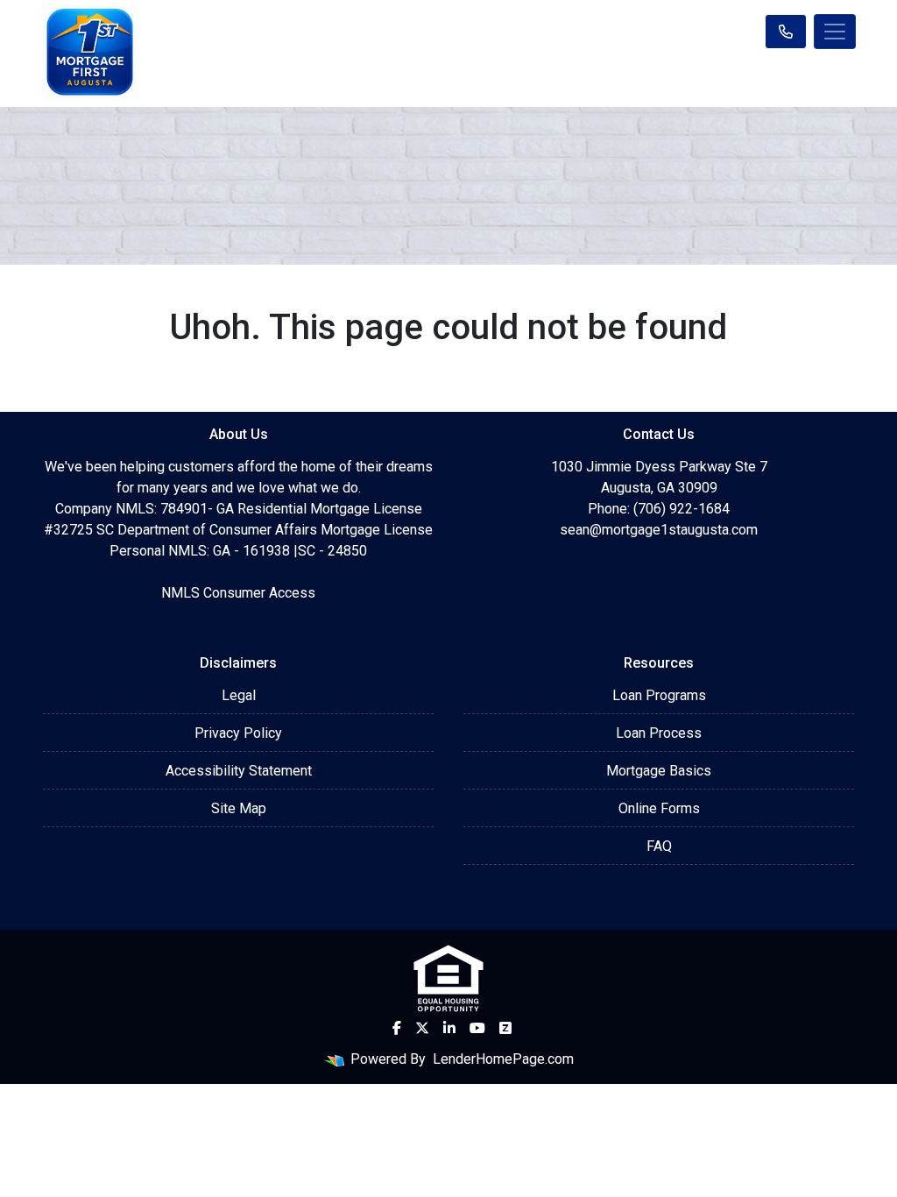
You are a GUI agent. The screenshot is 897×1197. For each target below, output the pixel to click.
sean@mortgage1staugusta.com (659, 529)
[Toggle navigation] (835, 31)
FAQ (659, 846)
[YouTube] (477, 1028)
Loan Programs (659, 695)
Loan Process (659, 733)
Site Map (238, 808)
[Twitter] (422, 1028)
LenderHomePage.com (503, 1059)
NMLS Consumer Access (238, 592)
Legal (239, 695)
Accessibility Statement (239, 770)
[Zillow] (505, 1028)
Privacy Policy (238, 733)
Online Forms (659, 808)
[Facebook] (396, 1028)
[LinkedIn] (449, 1028)
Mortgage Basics (658, 770)
